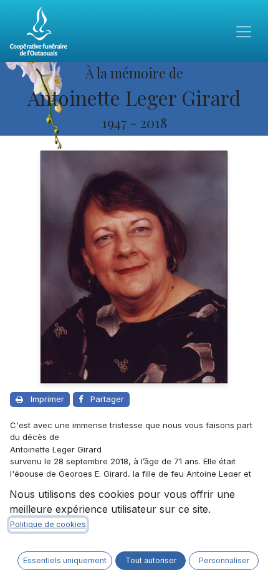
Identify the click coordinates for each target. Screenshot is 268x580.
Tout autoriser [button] (150, 560)
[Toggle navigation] (244, 31)
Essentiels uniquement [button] (65, 560)
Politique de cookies (48, 524)
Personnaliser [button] (224, 560)
